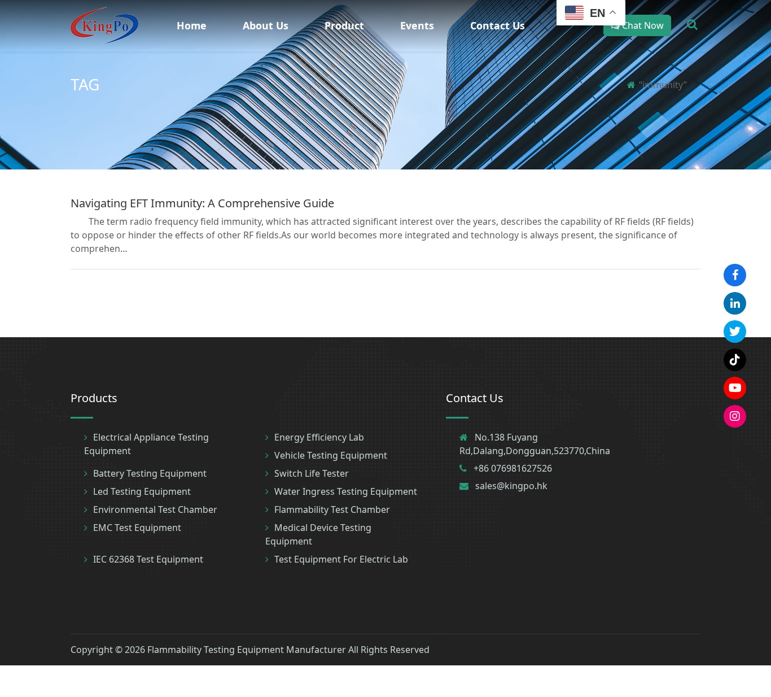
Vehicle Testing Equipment (330, 455)
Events (417, 25)
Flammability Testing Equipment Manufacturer (246, 649)
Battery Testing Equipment (150, 473)
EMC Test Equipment (137, 527)
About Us (265, 25)
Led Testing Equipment (142, 491)
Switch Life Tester (311, 473)
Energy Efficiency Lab (319, 437)
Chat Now (642, 25)
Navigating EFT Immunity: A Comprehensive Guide (202, 203)
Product (344, 25)
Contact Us (497, 25)
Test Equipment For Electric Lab (341, 559)
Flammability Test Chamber (332, 509)
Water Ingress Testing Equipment (345, 491)
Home (192, 25)
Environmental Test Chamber (155, 509)
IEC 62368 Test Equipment (148, 559)
